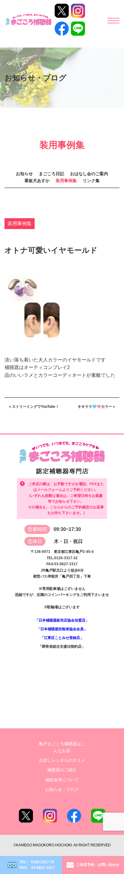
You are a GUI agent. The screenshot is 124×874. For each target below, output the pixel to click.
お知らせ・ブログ (62, 789)
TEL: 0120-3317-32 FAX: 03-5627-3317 (37, 865)
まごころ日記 (51, 173)
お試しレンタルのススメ (62, 760)
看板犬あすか (37, 180)
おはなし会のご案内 (89, 173)
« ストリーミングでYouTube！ (34, 406)
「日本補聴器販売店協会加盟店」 (62, 620)
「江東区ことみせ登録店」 (62, 638)
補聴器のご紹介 (62, 769)
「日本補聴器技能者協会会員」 (62, 629)
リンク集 (91, 180)
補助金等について (62, 779)
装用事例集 (66, 180)
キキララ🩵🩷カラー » (96, 406)
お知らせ (24, 173)
